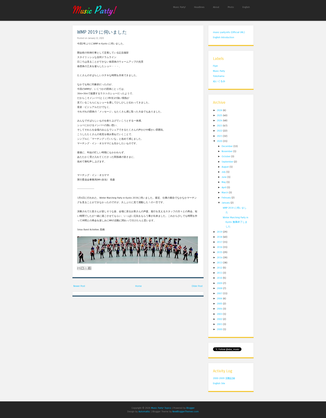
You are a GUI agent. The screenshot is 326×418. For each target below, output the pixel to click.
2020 (220, 141)
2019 (220, 231)
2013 (220, 262)
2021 (220, 136)
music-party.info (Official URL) (229, 32)
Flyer (215, 65)
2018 (220, 236)
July (224, 171)
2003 (220, 314)
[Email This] (79, 268)
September (228, 161)
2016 (220, 247)
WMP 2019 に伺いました (102, 32)
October (226, 156)
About (216, 7)
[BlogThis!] (82, 268)
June (224, 177)
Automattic (144, 411)
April (224, 187)
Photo (231, 7)
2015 (220, 252)
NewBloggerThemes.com (185, 411)
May (224, 182)
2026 (220, 110)
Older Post (197, 286)
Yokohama (218, 76)
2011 (220, 272)
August (226, 166)
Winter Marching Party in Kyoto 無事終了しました (235, 222)
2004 (220, 308)
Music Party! (179, 7)
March (225, 192)
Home (138, 286)
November (227, 151)
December (227, 146)
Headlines (199, 7)
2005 (220, 303)
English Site (219, 383)
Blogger (190, 407)
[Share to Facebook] (89, 268)
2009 (220, 283)
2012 (220, 267)
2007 (220, 293)
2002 (220, 319)
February (226, 197)
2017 (220, 242)
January (226, 202)
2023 (220, 125)
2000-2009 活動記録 (224, 378)
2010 (220, 277)
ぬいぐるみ (219, 81)
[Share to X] (86, 268)
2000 (220, 329)
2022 (220, 130)
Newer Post (79, 286)
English (246, 7)
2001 (220, 324)
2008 (220, 288)
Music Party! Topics (161, 407)
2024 (220, 120)
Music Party (219, 71)
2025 (220, 115)
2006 (220, 298)
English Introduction (223, 37)
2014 (220, 257)
